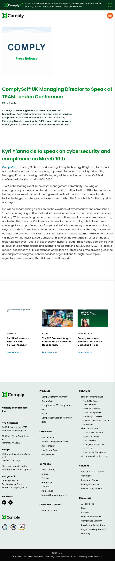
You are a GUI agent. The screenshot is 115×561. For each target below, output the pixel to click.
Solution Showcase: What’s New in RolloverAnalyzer (18, 341)
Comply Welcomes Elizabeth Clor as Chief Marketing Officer (91, 341)
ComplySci (9, 167)
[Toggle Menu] (110, 16)
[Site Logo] (14, 15)
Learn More (109, 5)
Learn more (13, 352)
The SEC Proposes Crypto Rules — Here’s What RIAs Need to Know (56, 341)
